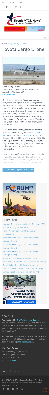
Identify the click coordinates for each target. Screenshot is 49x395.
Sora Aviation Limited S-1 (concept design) (20, 265)
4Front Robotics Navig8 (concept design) (20, 258)
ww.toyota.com (9, 95)
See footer (12, 360)
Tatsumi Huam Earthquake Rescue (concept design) (24, 262)
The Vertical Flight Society (28, 320)
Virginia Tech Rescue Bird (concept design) (21, 272)
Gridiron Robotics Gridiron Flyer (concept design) (23, 268)
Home (4, 43)
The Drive (28, 135)
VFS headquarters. (26, 342)
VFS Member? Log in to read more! (18, 169)
